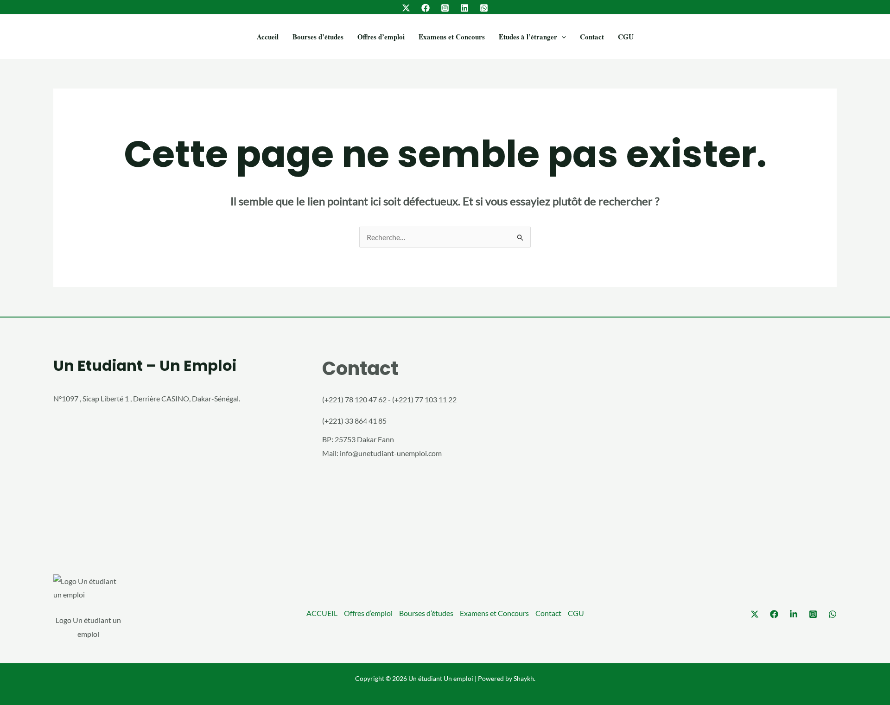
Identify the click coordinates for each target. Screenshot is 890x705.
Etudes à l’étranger (528, 37)
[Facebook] (425, 8)
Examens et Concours (452, 37)
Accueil (268, 37)
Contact (592, 37)
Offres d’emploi (381, 37)
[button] (561, 36)
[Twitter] (406, 8)
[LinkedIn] (464, 8)
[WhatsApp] (484, 8)
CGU (626, 37)
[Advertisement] (714, 447)
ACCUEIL (321, 613)
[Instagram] (445, 8)
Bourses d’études (317, 37)
